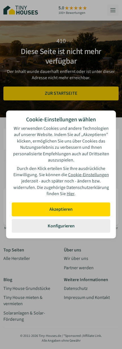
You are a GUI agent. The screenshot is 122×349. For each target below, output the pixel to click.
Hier (70, 194)
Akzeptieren (61, 209)
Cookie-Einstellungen (88, 175)
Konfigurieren (61, 226)
